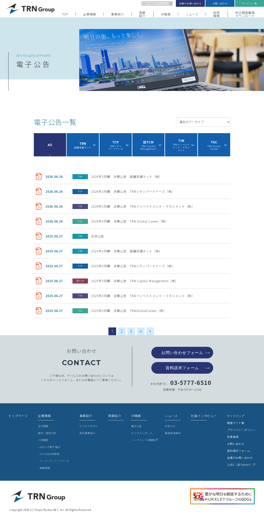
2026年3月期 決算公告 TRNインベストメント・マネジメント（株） (143, 206)
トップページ (18, 415)
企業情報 (89, 14)
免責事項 (232, 437)
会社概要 (43, 426)
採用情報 (216, 14)
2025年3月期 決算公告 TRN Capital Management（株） (134, 280)
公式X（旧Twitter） (239, 465)
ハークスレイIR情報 (143, 440)
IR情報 (166, 14)
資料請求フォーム (182, 368)
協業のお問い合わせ (190, 3)
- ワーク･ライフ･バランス (53, 461)
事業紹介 (117, 14)
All (50, 144)
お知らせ (170, 426)
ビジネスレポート (141, 433)
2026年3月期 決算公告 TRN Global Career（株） (129, 221)
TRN (80, 176)
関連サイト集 (235, 423)
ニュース (192, 14)
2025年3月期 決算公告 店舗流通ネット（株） (126, 251)
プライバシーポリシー (241, 430)
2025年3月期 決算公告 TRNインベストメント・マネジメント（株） (143, 295)
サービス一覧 (249, 3)
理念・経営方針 (47, 433)
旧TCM (80, 280)
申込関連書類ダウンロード (245, 14)
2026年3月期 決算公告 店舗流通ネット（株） (126, 176)
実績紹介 (142, 14)
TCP (80, 191)
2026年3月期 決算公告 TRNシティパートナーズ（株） (133, 191)
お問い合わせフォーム (182, 352)
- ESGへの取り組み (49, 447)
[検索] (171, 3)
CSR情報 (43, 440)
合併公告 (97, 236)
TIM (80, 206)
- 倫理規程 (44, 468)
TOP (65, 14)
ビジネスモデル (88, 426)
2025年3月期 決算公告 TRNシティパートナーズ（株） (133, 266)
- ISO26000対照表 (48, 454)
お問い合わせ (220, 3)
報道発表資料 (173, 433)
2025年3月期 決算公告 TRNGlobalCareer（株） (129, 310)
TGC (80, 221)
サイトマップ (235, 416)
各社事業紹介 (87, 433)
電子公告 (136, 426)
